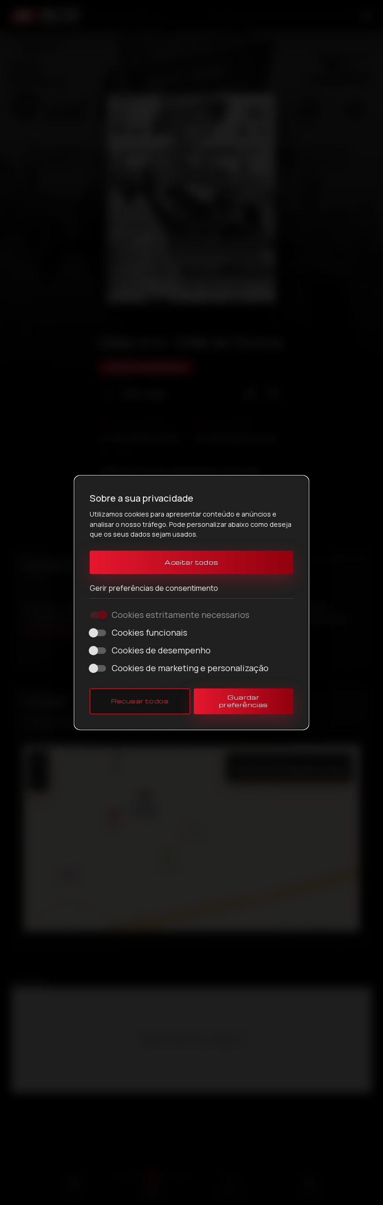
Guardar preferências (243, 701)
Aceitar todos (191, 562)
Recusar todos (140, 701)
